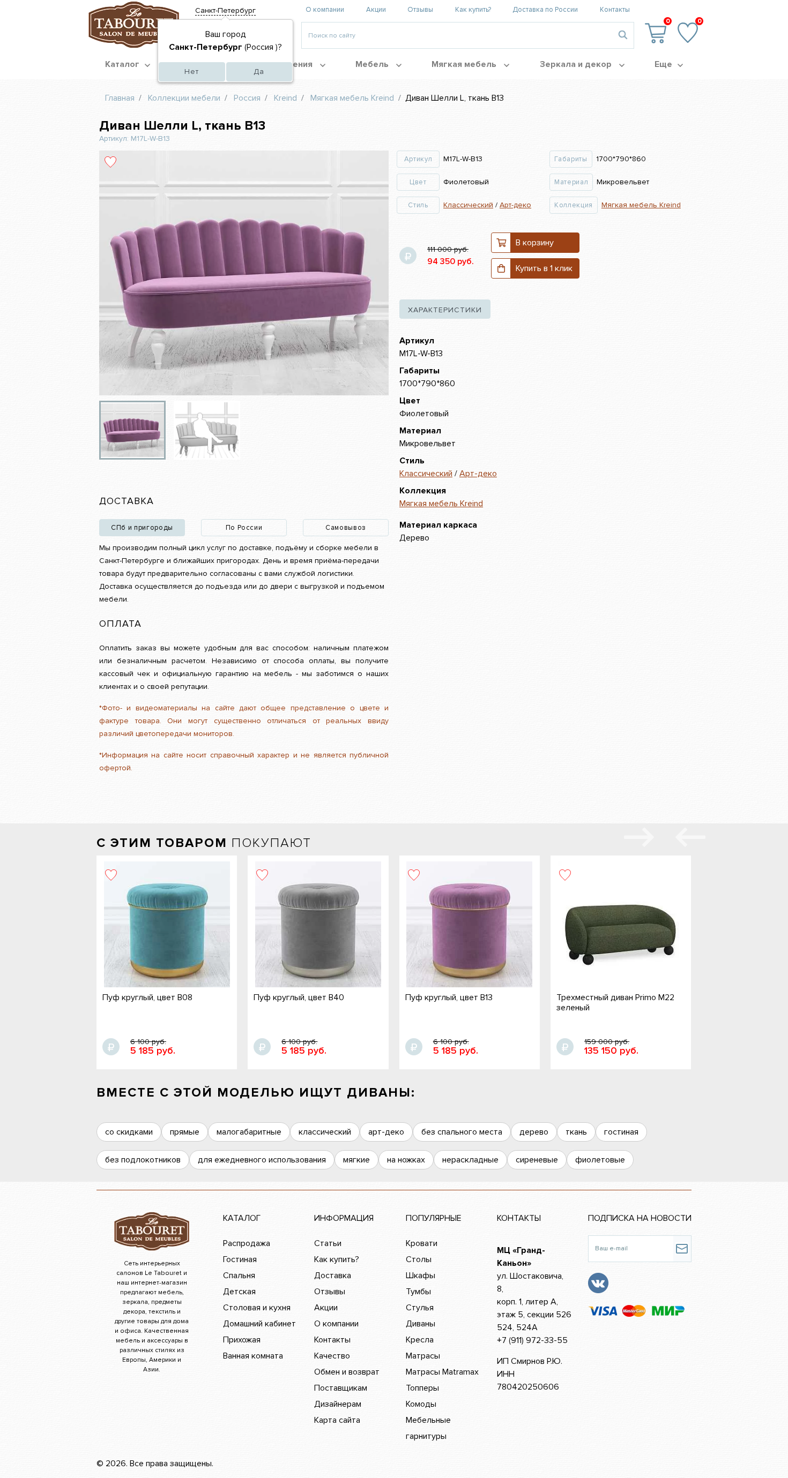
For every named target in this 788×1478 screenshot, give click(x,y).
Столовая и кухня (257, 1307)
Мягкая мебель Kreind (641, 204)
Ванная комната (253, 1356)
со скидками (129, 1132)
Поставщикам (340, 1388)
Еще (663, 64)
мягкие (356, 1159)
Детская (239, 1291)
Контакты (615, 9)
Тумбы (418, 1291)
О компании (325, 9)
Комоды (421, 1404)
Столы (419, 1259)
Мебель (373, 64)
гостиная (621, 1132)
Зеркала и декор (577, 64)
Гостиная (240, 1259)
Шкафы (420, 1275)
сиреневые (537, 1159)
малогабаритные (249, 1132)
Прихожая (242, 1339)
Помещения (289, 64)
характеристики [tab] (445, 309)
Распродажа (246, 1243)
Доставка (332, 1275)
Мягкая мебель (465, 64)
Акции (376, 9)
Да (259, 71)
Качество (332, 1356)
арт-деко (386, 1132)
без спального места (461, 1132)
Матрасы (423, 1356)
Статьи (327, 1243)
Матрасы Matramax (442, 1372)
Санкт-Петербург (225, 10)
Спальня (239, 1275)
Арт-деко (515, 204)
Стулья (420, 1307)
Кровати (421, 1243)
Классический (468, 204)
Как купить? (473, 9)
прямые (184, 1132)
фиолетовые (600, 1159)
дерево (533, 1132)
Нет (191, 71)
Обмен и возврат (347, 1372)
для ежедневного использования (262, 1159)
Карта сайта (337, 1420)
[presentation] (690, 839)
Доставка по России (545, 9)
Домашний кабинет (259, 1323)
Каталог (122, 64)
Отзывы (420, 9)
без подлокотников (143, 1159)
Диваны (420, 1323)
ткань (576, 1132)
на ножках (406, 1159)
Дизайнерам (337, 1404)
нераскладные (470, 1159)
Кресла (420, 1339)
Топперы (422, 1388)
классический (325, 1132)
